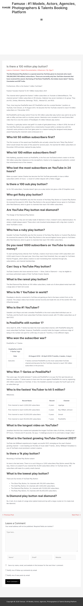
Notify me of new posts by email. (18, 575)
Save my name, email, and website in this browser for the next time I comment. (35, 565)
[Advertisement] (41, 38)
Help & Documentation (29, 70)
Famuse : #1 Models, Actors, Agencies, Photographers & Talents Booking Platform (44, 8)
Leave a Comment (13, 70)
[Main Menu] (41, 19)
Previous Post (8, 515)
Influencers (41, 70)
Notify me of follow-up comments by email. (22, 570)
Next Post (76, 515)
